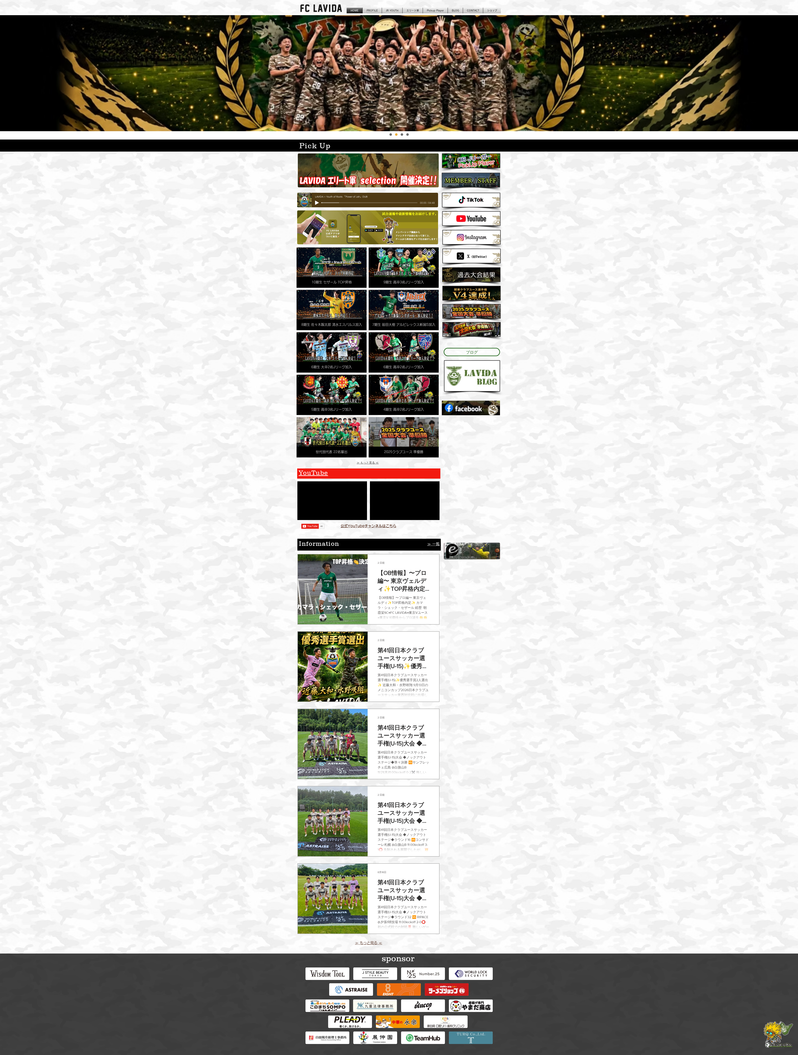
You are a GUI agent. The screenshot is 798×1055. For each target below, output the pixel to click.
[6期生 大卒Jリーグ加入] (402, 134)
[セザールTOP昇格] (390, 134)
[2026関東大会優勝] (396, 134)
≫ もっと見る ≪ (368, 462)
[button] (332, 267)
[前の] (13, 73)
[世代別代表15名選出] (407, 134)
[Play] (317, 203)
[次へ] (784, 73)
